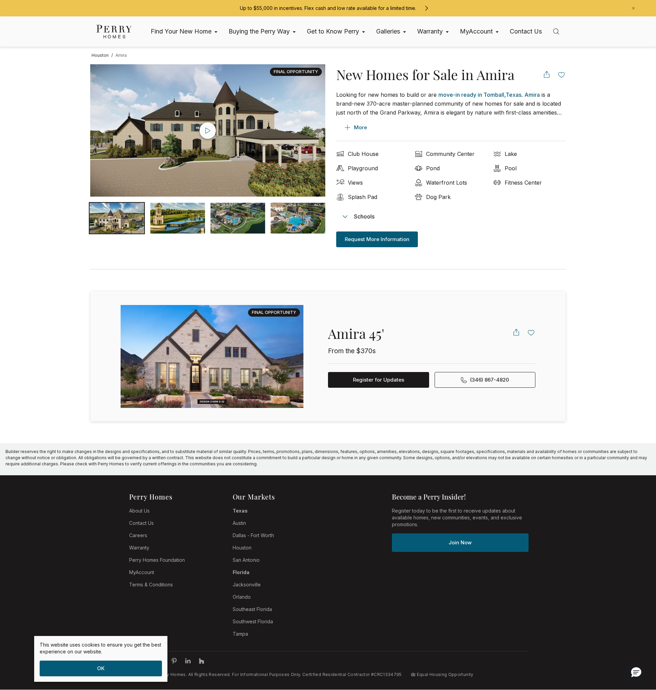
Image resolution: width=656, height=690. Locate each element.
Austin (239, 523)
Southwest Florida (253, 621)
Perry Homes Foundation (157, 560)
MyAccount (141, 572)
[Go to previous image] (102, 130)
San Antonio (246, 560)
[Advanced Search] (556, 31)
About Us (139, 511)
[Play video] (208, 130)
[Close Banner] (633, 8)
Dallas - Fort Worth (253, 535)
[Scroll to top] (635, 647)
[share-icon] (547, 74)
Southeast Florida (252, 609)
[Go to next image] (313, 130)
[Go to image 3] (298, 218)
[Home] (114, 32)
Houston (242, 547)
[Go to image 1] (177, 218)
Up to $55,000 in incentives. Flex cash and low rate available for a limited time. (328, 8)
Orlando (242, 597)
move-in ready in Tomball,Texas (479, 94)
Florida (241, 572)
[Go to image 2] (237, 218)
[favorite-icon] (562, 74)
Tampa (240, 634)
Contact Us (141, 523)
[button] (636, 671)
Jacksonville (247, 584)
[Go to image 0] (117, 218)
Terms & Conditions (151, 584)
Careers (138, 535)
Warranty (139, 547)
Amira (532, 94)
